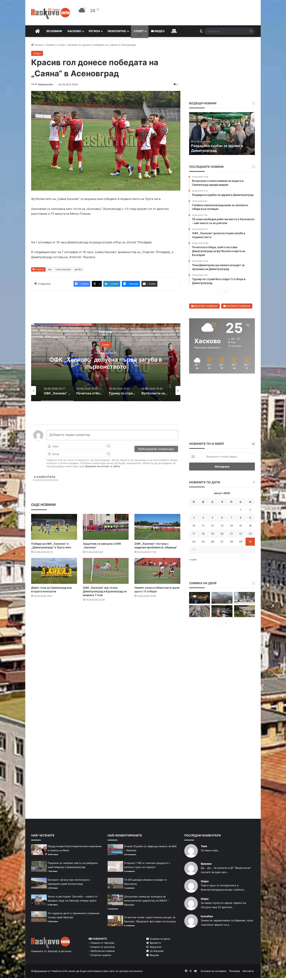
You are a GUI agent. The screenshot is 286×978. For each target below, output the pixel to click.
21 (231, 533)
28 (231, 541)
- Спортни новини (100, 955)
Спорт (139, 31)
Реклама (234, 971)
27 (221, 541)
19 (212, 533)
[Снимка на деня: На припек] (244, 611)
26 (212, 541)
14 (231, 525)
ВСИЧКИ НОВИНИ (206, 306)
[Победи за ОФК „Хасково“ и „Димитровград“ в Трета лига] (54, 527)
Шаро (205, 881)
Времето (155, 942)
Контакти (248, 971)
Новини (56, 31)
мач (50, 269)
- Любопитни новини (102, 950)
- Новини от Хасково (101, 942)
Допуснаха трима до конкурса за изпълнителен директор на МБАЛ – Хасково (146, 900)
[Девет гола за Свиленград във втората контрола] (54, 571)
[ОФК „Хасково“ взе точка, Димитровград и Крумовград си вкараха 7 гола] (106, 571)
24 (193, 541)
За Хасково (156, 950)
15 (240, 525)
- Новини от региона (102, 946)
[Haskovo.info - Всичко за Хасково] (50, 13)
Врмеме (206, 863)
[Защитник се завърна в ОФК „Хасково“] (106, 527)
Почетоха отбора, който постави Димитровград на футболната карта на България (105, 366)
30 (250, 541)
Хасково (74, 31)
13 (222, 525)
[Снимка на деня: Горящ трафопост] (221, 598)
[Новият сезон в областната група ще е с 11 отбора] (157, 571)
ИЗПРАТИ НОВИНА (238, 306)
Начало (38, 44)
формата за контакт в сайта (102, 466)
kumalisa (207, 916)
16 (250, 525)
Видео (159, 31)
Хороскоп (155, 946)
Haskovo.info (45, 84)
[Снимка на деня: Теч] (221, 611)
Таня (204, 846)
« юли (193, 559)
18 (203, 533)
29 (240, 541)
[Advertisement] (105, 620)
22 (240, 533)
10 (193, 525)
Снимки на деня (159, 938)
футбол (78, 269)
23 (250, 533)
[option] (105, 362)
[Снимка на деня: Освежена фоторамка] (244, 598)
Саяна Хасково (63, 269)
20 (222, 533)
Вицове (154, 955)
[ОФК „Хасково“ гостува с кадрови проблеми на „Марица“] (157, 527)
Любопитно (116, 31)
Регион (94, 31)
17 (193, 533)
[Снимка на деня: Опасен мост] (199, 611)
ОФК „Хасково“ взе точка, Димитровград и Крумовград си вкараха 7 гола (104, 591)
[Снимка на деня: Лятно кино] (199, 598)
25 (203, 541)
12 (212, 525)
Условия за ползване (213, 971)
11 (203, 525)
